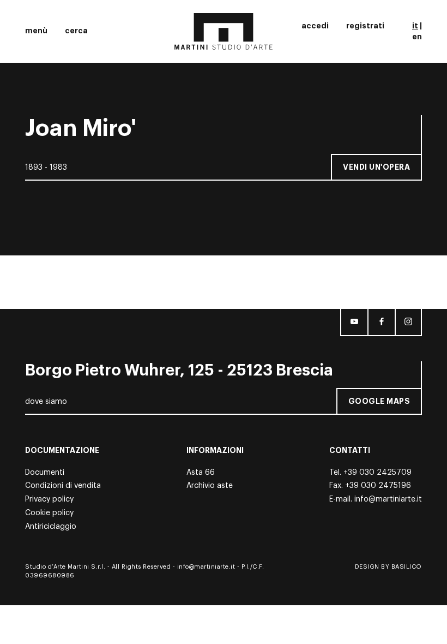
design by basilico (388, 567)
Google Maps (379, 401)
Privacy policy (49, 499)
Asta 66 (200, 472)
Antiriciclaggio (50, 526)
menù (36, 30)
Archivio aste (209, 486)
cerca (76, 30)
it (415, 25)
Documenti (44, 472)
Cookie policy (49, 513)
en (417, 36)
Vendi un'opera (376, 167)
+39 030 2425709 (377, 472)
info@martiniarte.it (388, 499)
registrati (365, 25)
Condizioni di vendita (63, 486)
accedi (315, 25)
